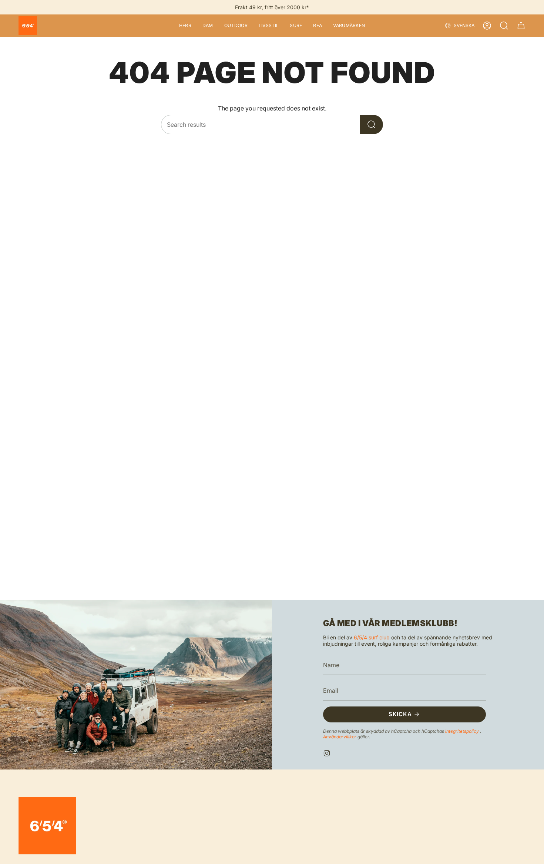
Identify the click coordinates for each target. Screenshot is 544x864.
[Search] (371, 124)
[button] (185, 25)
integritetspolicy (462, 731)
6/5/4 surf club (372, 637)
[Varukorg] (521, 25)
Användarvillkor (340, 736)
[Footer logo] (47, 825)
